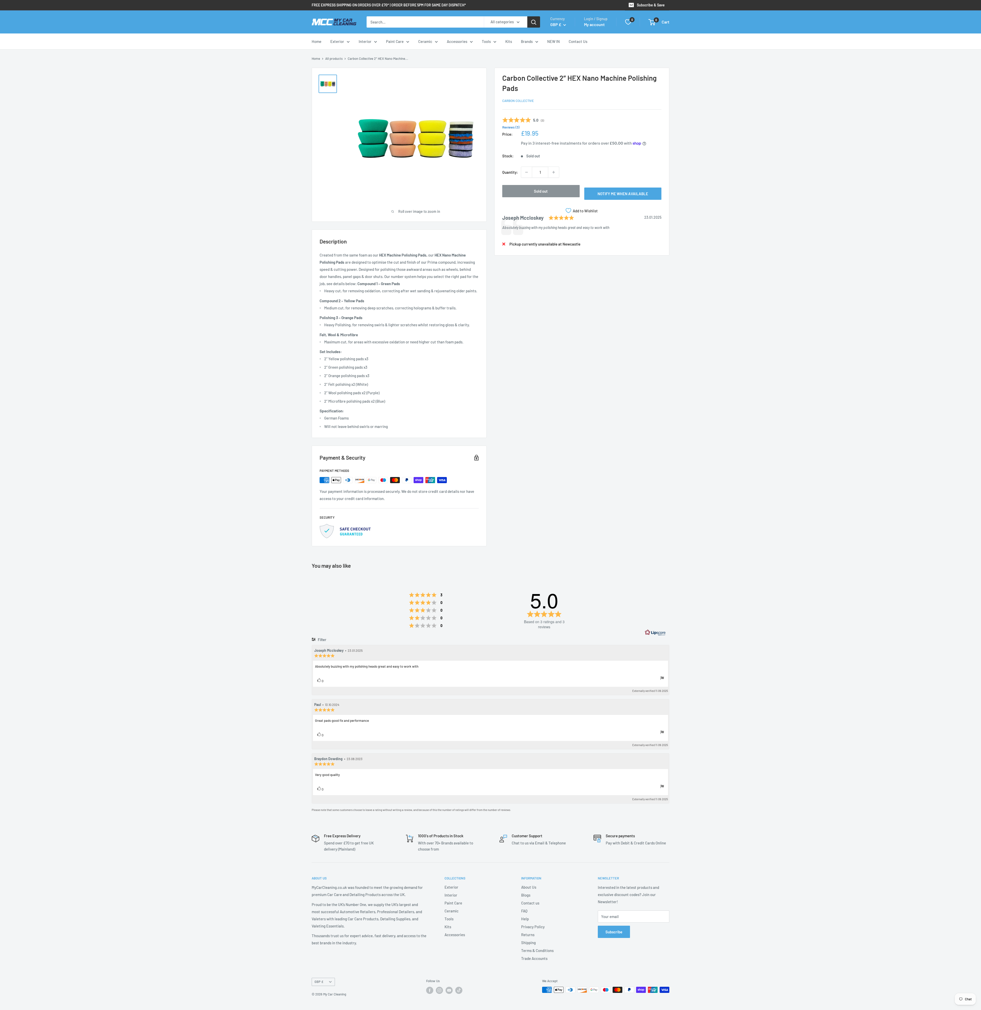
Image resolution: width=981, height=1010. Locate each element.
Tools (486, 41)
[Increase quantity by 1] (553, 172)
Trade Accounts (534, 958)
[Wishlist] (628, 22)
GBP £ (318, 982)
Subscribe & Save (651, 5)
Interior (365, 41)
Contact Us (578, 41)
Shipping (528, 942)
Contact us (530, 903)
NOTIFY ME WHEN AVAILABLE (623, 193)
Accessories (457, 41)
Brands (527, 41)
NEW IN (553, 41)
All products (334, 58)
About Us (528, 887)
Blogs (525, 895)
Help (525, 918)
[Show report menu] (662, 679)
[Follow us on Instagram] (439, 990)
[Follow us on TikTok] (458, 990)
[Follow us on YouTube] (449, 990)
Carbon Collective (518, 101)
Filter (321, 639)
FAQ (524, 911)
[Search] (533, 22)
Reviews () (510, 127)
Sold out (541, 191)
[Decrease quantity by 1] (526, 172)
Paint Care (395, 41)
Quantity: (510, 172)
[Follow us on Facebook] (429, 990)
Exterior (337, 41)
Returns (527, 934)
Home (316, 41)
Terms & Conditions (537, 950)
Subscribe (613, 932)
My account (594, 24)
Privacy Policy (533, 926)
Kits (508, 41)
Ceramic (425, 41)
